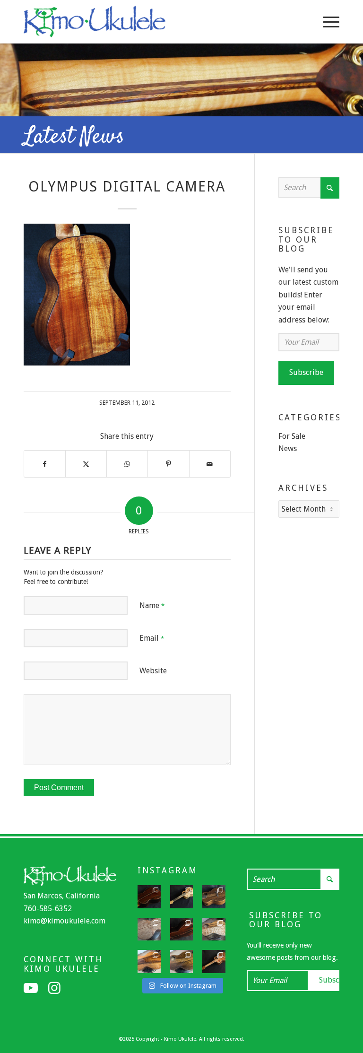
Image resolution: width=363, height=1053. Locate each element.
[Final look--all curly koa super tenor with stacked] (213, 961)
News (287, 448)
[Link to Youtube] (31, 988)
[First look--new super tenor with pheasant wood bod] (181, 961)
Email (151, 638)
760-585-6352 (48, 908)
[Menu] (326, 21)
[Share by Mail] (210, 464)
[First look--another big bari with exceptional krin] (149, 961)
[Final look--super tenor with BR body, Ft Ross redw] (181, 929)
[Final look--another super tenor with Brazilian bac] (149, 896)
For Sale (291, 436)
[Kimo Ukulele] (94, 24)
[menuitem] (326, 21)
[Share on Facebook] (44, 464)
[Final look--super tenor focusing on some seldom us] (213, 896)
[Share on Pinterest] (168, 464)
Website (153, 670)
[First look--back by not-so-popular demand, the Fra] (213, 929)
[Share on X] (86, 464)
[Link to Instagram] (54, 988)
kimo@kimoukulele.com (64, 920)
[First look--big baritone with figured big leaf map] (149, 929)
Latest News (74, 137)
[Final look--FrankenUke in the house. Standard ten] (181, 896)
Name (151, 605)
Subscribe (306, 372)
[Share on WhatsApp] (127, 464)
